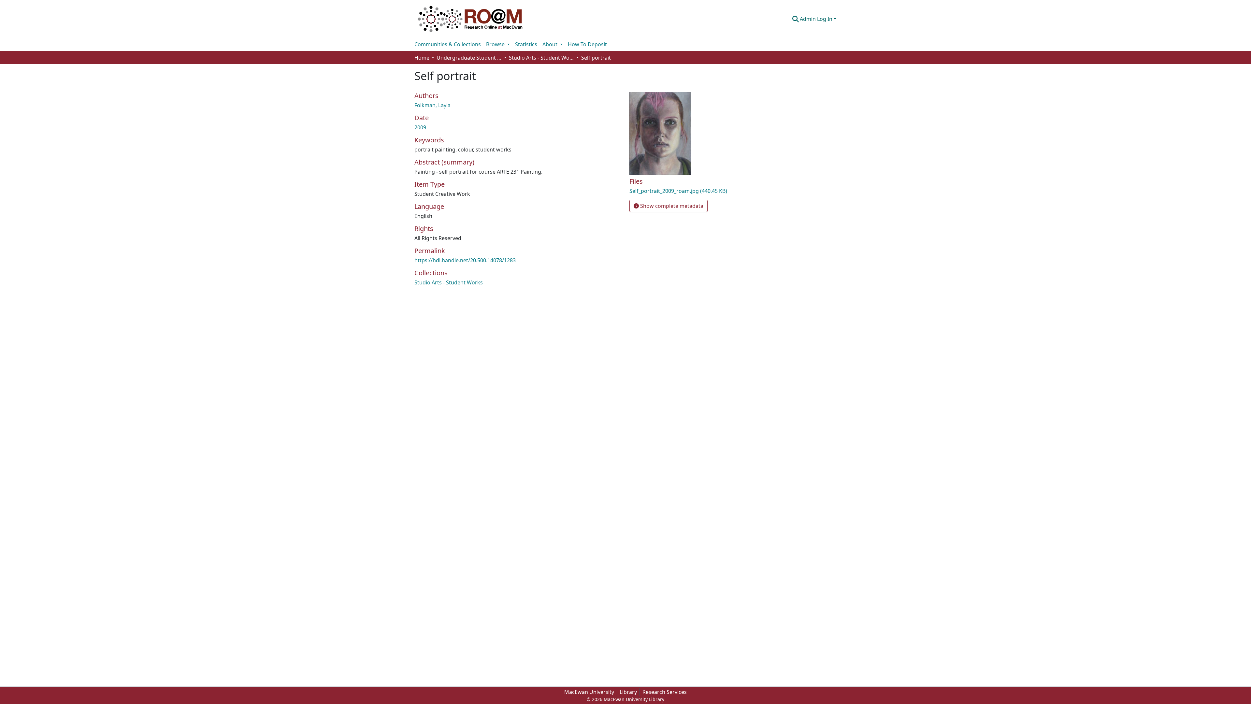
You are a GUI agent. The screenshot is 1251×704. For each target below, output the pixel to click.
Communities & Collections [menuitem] (447, 44)
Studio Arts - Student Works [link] (541, 57)
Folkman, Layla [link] (432, 105)
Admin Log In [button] (817, 18)
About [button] (550, 44)
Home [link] (421, 57)
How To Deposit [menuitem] (587, 44)
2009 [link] (420, 127)
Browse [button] (496, 44)
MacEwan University (589, 692)
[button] (470, 19)
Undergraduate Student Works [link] (469, 57)
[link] (697, 191)
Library (628, 692)
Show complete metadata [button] (671, 205)
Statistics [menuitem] (526, 44)
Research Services (664, 692)
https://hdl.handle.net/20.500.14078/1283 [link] (465, 260)
